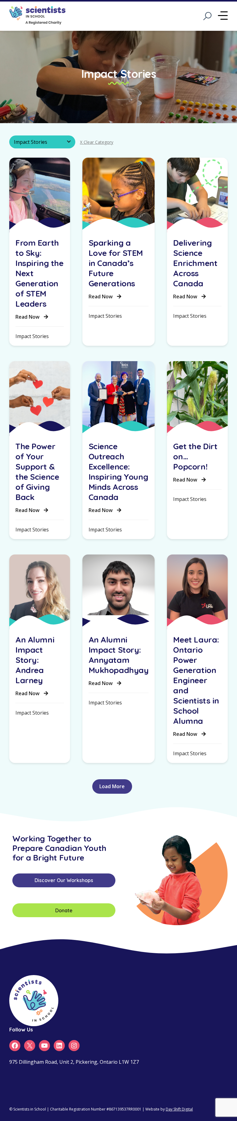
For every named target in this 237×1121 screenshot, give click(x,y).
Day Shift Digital (179, 1109)
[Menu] (223, 16)
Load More (112, 786)
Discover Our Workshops (64, 880)
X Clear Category (96, 142)
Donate (64, 910)
